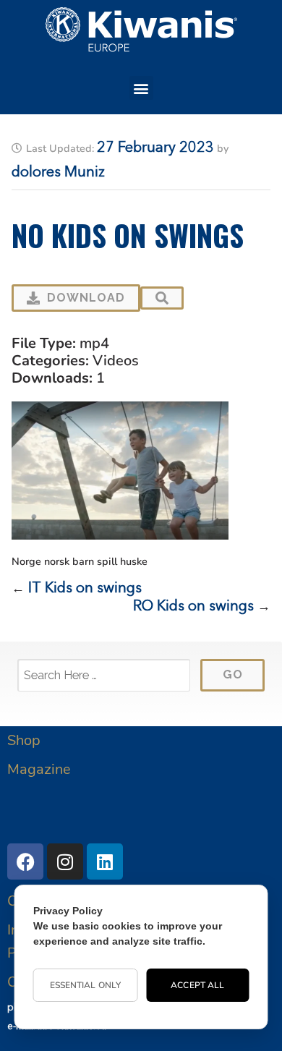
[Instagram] (65, 861)
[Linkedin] (105, 861)
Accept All (197, 985)
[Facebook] (25, 861)
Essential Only (85, 985)
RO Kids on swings (193, 607)
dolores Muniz (58, 173)
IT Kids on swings (85, 589)
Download (86, 298)
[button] (141, 88)
